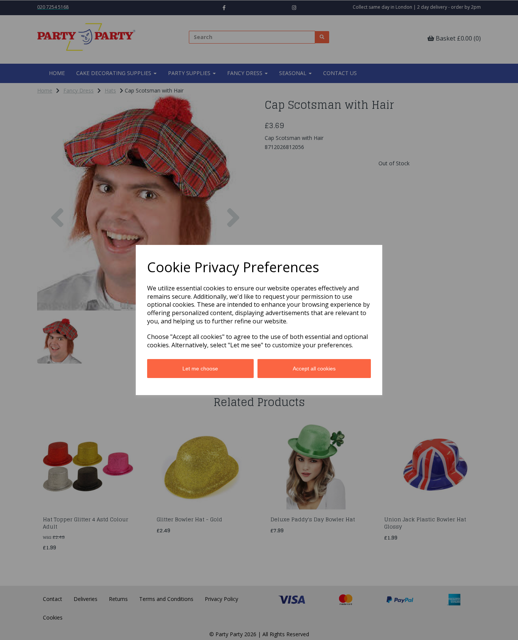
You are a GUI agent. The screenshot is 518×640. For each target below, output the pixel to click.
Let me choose (200, 368)
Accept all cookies (314, 368)
